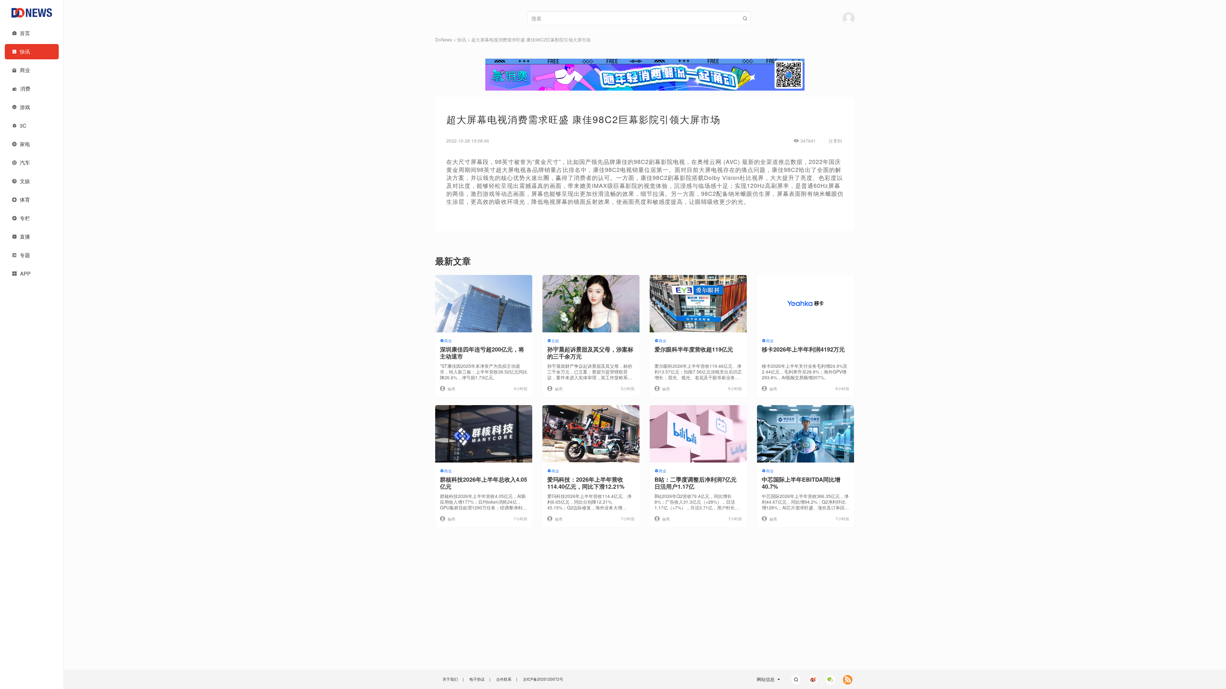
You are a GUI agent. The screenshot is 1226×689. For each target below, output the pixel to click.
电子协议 (477, 679)
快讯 (461, 39)
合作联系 (503, 679)
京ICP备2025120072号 (543, 679)
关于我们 (450, 679)
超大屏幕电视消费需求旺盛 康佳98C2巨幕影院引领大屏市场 (531, 39)
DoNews (443, 39)
